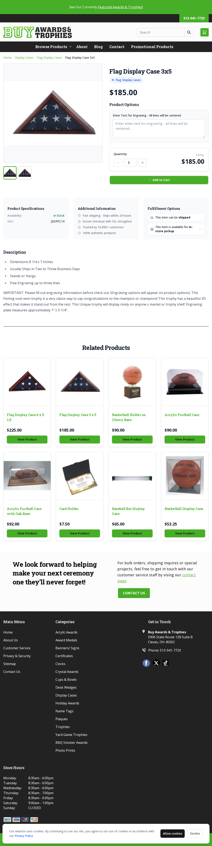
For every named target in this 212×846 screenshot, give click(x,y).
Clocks (60, 664)
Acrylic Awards (66, 632)
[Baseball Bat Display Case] (132, 475)
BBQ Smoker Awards (71, 742)
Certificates (64, 656)
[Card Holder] (79, 475)
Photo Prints (65, 750)
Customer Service (16, 648)
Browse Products (51, 46)
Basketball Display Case (184, 508)
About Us (10, 640)
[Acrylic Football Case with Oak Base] (27, 475)
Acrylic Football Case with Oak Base (24, 511)
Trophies (62, 727)
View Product (27, 439)
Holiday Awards (67, 703)
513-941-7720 (194, 18)
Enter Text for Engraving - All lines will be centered (147, 115)
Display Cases (24, 57)
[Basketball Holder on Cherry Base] (132, 381)
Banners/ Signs (67, 648)
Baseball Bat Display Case (128, 511)
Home (7, 57)
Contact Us (134, 593)
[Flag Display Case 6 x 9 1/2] (27, 381)
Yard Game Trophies (71, 734)
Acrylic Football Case (182, 415)
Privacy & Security (17, 656)
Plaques (61, 719)
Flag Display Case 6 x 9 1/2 (25, 417)
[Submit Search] (189, 32)
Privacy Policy (24, 836)
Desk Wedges (66, 687)
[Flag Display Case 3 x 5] (79, 381)
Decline (195, 833)
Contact (116, 46)
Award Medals (66, 640)
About (82, 46)
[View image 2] (24, 173)
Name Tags (64, 711)
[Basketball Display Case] (184, 475)
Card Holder (69, 508)
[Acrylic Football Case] (184, 381)
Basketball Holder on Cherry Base (129, 417)
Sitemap (9, 664)
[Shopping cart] (204, 32)
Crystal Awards (66, 671)
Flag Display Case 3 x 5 (77, 415)
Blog (98, 46)
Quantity (120, 154)
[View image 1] (10, 173)
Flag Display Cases (49, 57)
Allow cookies (172, 833)
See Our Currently (106, 7)
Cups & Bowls (66, 679)
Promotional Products (152, 46)
